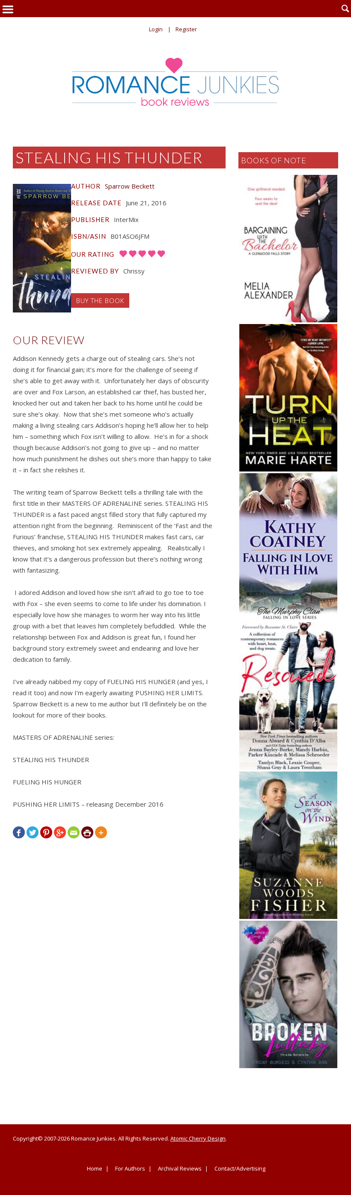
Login (156, 29)
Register (186, 29)
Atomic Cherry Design (198, 1138)
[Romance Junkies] (175, 82)
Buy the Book (100, 300)
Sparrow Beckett (130, 186)
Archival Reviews (180, 1168)
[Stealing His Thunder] (42, 248)
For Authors (130, 1168)
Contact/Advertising (239, 1168)
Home (94, 1168)
